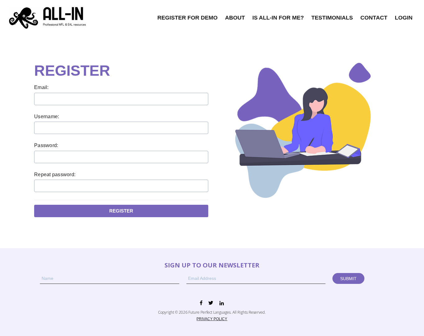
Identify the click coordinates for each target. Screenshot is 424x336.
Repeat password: (54, 174)
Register (121, 210)
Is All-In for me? (278, 18)
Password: (46, 145)
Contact (373, 18)
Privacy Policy (211, 319)
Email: (41, 87)
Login (404, 18)
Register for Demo (187, 18)
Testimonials (332, 18)
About (235, 18)
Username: (46, 116)
